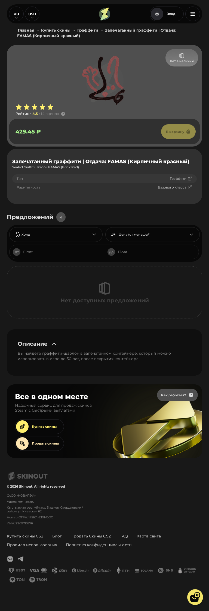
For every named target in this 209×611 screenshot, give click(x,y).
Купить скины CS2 (25, 536)
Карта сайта (149, 536)
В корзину (175, 132)
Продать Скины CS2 (90, 536)
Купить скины (44, 426)
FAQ (123, 536)
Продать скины (45, 443)
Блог (57, 536)
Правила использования (32, 544)
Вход (171, 14)
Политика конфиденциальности (99, 544)
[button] (195, 597)
